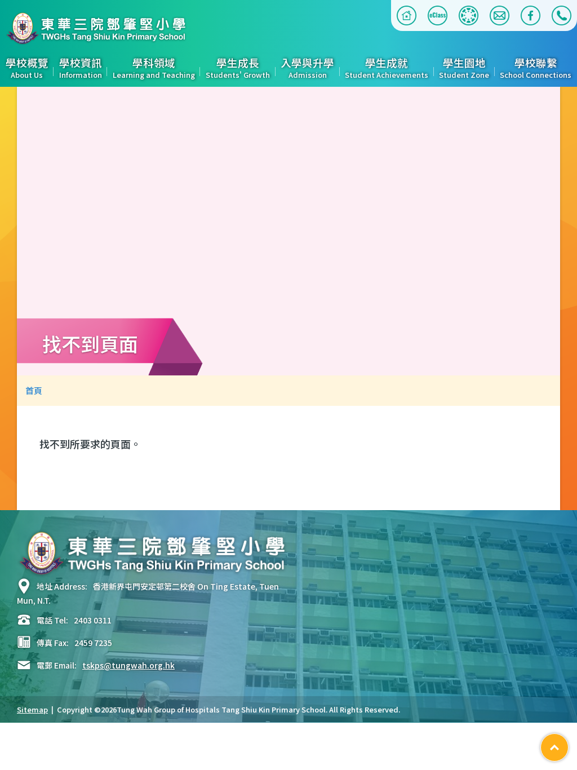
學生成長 (238, 68)
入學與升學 (307, 68)
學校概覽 (27, 68)
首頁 (33, 390)
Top (568, 743)
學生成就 (386, 68)
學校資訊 (80, 68)
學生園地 (464, 68)
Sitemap (32, 709)
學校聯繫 (535, 68)
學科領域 (154, 68)
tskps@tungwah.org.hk (128, 665)
